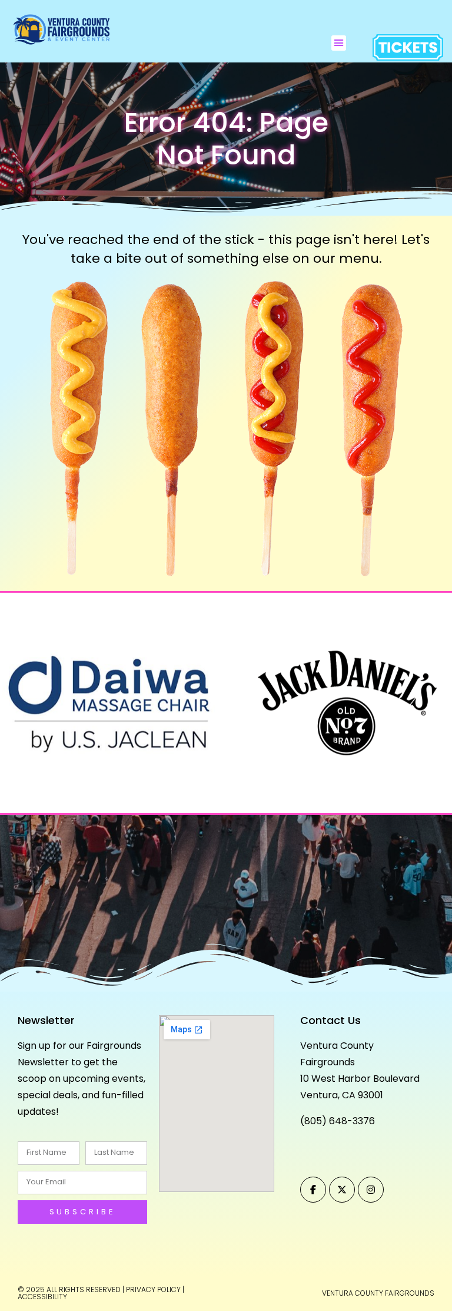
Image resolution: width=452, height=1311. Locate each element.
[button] (339, 43)
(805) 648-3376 (337, 1121)
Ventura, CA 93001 (341, 1095)
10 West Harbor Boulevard (360, 1078)
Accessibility (42, 1297)
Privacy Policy (153, 1289)
